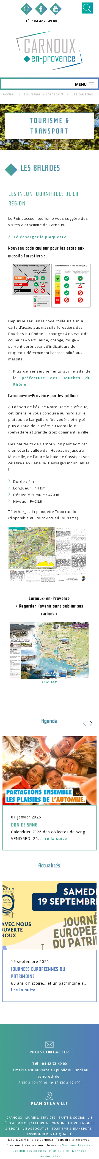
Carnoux (14, 1118)
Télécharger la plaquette (40, 236)
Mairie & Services (40, 1118)
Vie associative (36, 1129)
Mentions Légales (76, 1145)
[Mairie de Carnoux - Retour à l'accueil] (26, 8)
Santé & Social (71, 1118)
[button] (93, 727)
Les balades (82, 94)
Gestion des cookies (29, 1151)
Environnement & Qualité (49, 1134)
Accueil (9, 94)
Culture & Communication (54, 1123)
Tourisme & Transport (44, 94)
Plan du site (59, 1151)
